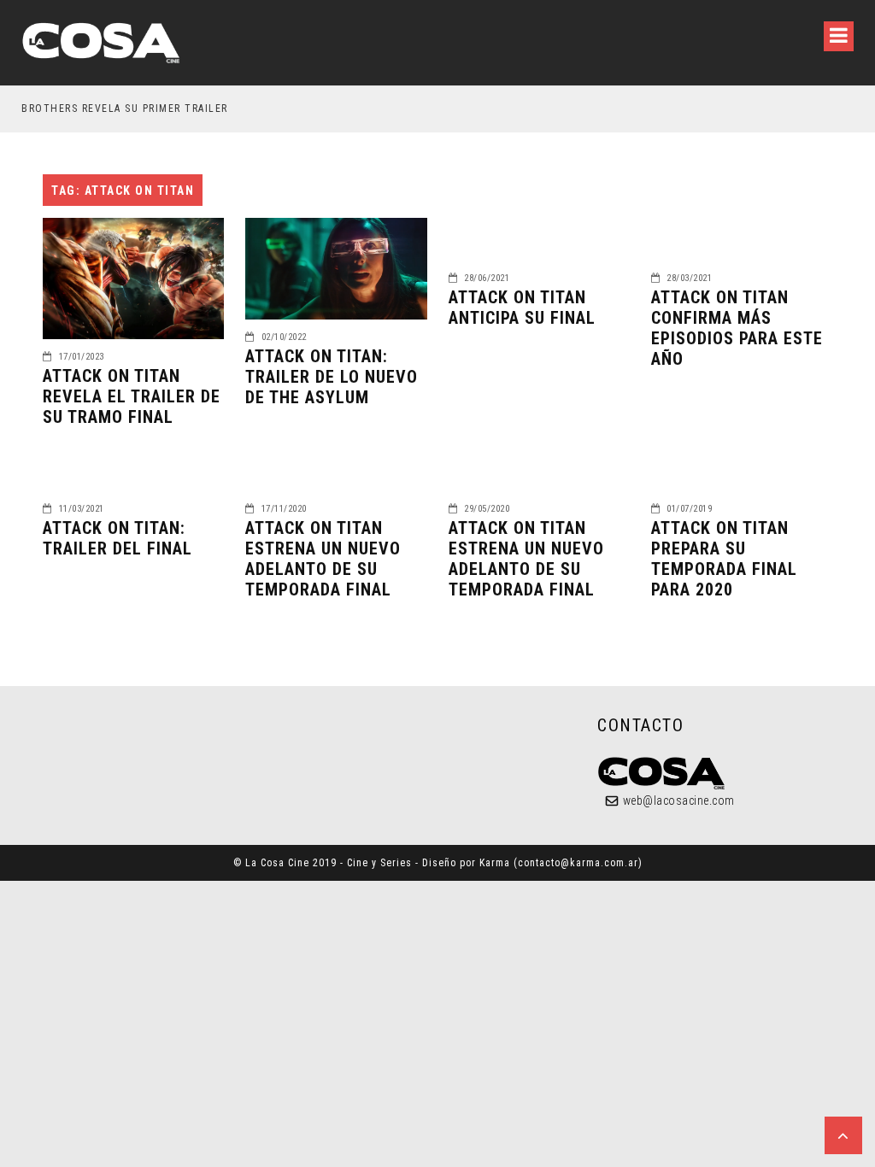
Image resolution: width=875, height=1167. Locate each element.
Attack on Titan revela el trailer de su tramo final (131, 396)
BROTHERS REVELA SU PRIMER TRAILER (124, 108)
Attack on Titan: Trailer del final (117, 538)
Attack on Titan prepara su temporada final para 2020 (724, 559)
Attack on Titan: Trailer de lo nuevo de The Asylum (331, 377)
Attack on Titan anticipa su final (522, 307)
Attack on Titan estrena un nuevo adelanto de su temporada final (323, 559)
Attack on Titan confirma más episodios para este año (737, 328)
